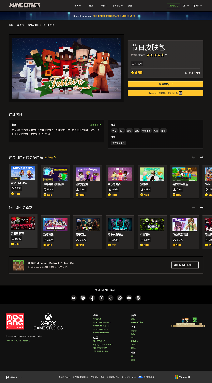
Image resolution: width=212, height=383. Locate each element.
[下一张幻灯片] (201, 157)
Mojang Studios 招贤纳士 (103, 344)
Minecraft (97, 319)
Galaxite (33, 25)
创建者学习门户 (99, 341)
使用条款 (94, 377)
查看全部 (49, 157)
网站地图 (134, 341)
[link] (74, 298)
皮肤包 (20, 25)
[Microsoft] (182, 377)
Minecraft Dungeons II (102, 322)
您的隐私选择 (148, 377)
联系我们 (134, 348)
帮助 (133, 334)
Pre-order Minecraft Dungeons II (114, 16)
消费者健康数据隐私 (80, 377)
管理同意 (26, 341)
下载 (133, 344)
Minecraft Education (101, 333)
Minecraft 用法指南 (13, 341)
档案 (133, 356)
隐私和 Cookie (64, 377)
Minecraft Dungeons (101, 326)
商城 (11, 25)
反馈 (133, 337)
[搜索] (186, 6)
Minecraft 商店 (137, 322)
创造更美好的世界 (100, 348)
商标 (102, 377)
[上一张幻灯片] (193, 157)
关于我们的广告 (113, 377)
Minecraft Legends (100, 329)
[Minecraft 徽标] (25, 6)
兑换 (133, 360)
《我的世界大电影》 (101, 351)
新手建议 (134, 330)
